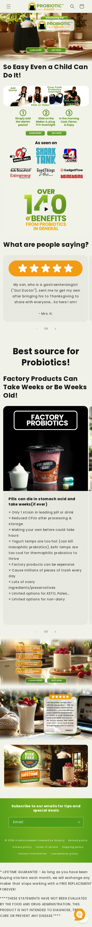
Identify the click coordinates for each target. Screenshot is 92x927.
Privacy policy (22, 847)
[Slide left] (36, 328)
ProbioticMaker (26, 840)
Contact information (32, 853)
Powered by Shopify (51, 840)
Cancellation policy (64, 853)
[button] (8, 6)
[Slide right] (55, 328)
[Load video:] (46, 209)
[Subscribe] (78, 822)
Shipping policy (72, 847)
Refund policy (77, 840)
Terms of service (47, 847)
